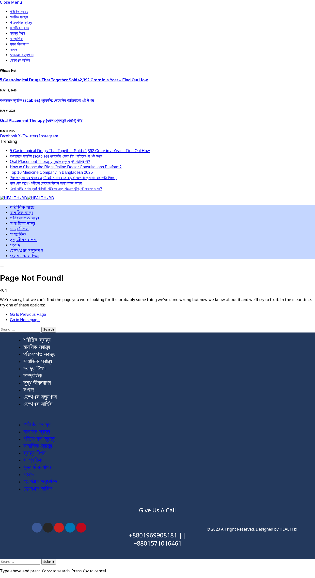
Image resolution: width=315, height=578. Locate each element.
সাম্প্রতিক (16, 39)
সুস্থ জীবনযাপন (19, 44)
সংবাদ (13, 49)
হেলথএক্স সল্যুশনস (21, 55)
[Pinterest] (81, 528)
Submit (48, 562)
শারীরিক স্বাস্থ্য (19, 12)
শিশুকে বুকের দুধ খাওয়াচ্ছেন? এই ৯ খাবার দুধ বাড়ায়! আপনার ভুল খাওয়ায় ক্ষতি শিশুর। (63, 178)
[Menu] (2, 266)
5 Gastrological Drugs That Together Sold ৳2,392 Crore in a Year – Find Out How (74, 80)
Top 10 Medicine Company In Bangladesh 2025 (51, 172)
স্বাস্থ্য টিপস (17, 33)
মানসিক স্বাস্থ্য (19, 17)
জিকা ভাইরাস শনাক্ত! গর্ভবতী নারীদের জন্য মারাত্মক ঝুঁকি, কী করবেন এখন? (56, 189)
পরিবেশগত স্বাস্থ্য (21, 22)
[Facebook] (37, 528)
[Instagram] (48, 528)
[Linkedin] (70, 528)
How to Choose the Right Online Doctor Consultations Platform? (66, 167)
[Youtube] (59, 528)
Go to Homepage (25, 320)
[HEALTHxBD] (27, 198)
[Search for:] (20, 329)
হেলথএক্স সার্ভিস (20, 60)
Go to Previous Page (28, 314)
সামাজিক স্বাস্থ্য (19, 28)
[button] (157, 414)
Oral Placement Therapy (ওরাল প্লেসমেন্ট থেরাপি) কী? (41, 120)
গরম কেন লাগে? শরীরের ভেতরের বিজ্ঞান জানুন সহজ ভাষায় (46, 183)
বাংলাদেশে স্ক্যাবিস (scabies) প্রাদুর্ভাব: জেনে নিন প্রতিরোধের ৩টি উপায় (47, 100)
